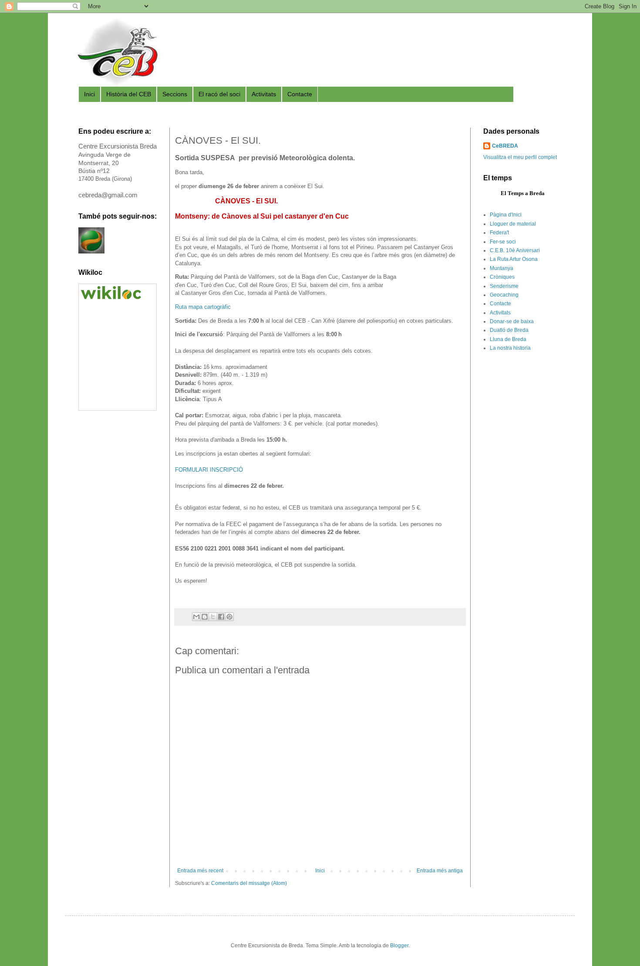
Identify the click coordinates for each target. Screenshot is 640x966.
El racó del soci (219, 94)
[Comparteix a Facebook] (221, 616)
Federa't (499, 233)
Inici (89, 94)
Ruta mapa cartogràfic (203, 307)
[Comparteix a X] (213, 616)
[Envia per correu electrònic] (196, 616)
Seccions (174, 94)
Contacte (299, 94)
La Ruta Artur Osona (514, 259)
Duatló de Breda (509, 330)
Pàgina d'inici (506, 215)
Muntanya (501, 268)
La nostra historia (510, 348)
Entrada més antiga (440, 871)
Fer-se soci (503, 242)
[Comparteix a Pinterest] (229, 616)
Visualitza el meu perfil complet (520, 157)
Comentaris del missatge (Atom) (249, 883)
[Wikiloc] (111, 297)
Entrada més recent (200, 871)
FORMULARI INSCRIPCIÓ (209, 469)
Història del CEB (128, 94)
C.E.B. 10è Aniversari (515, 250)
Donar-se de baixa (512, 321)
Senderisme (504, 286)
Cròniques (502, 277)
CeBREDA (505, 146)
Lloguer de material (513, 224)
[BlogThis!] (204, 616)
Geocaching (504, 295)
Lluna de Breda (508, 339)
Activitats (264, 94)
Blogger (399, 945)
